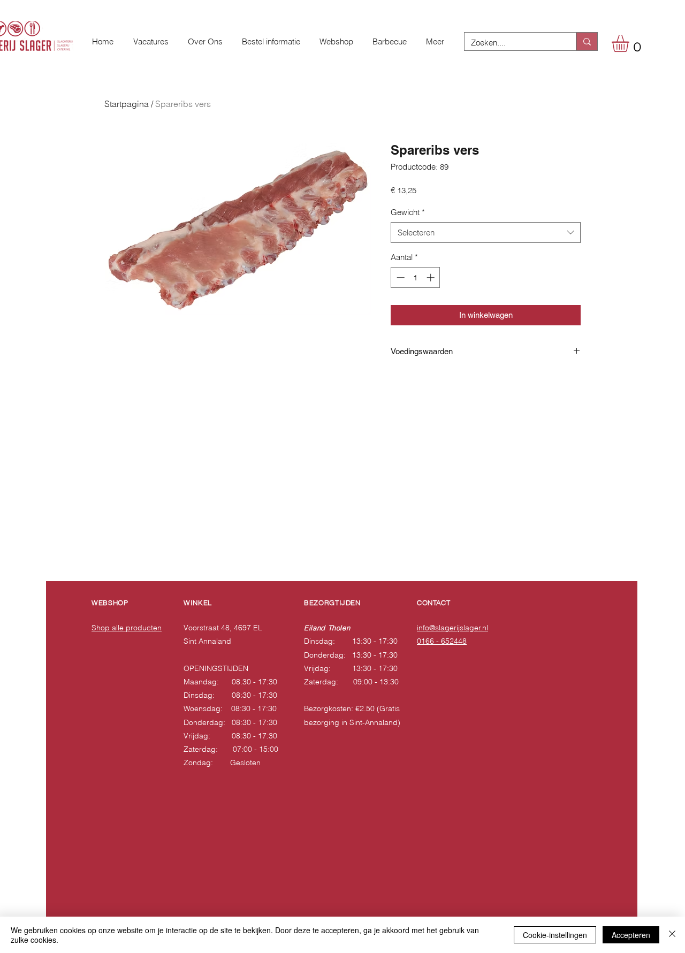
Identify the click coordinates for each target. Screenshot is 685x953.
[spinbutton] (415, 277)
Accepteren (631, 934)
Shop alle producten (127, 627)
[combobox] (486, 232)
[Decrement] (399, 277)
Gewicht (408, 212)
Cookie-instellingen (555, 934)
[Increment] (431, 277)
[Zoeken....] (586, 41)
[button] (630, 43)
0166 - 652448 (442, 641)
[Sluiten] (672, 934)
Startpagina (126, 103)
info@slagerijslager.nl (452, 627)
